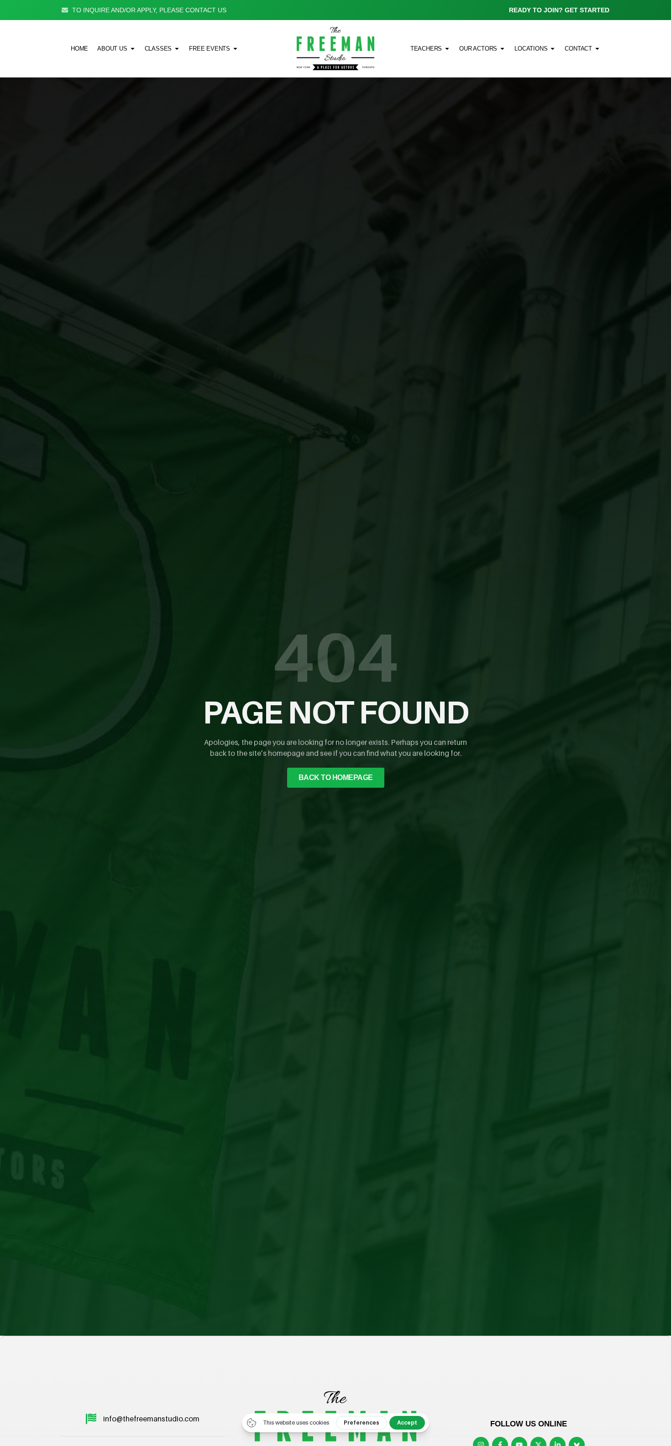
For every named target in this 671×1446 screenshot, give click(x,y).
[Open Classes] (177, 49)
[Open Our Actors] (502, 49)
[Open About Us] (133, 49)
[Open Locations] (553, 49)
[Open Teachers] (447, 49)
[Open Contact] (597, 49)
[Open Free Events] (235, 49)
